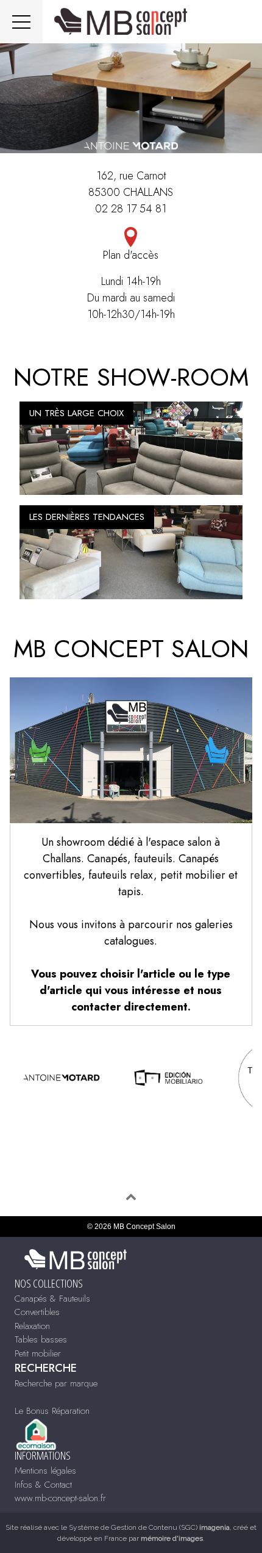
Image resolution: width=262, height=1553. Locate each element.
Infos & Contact (43, 1484)
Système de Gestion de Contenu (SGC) (149, 1527)
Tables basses (41, 1339)
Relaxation (32, 1326)
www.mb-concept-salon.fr (60, 1498)
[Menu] (21, 21)
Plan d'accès (130, 255)
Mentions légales (45, 1470)
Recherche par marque (56, 1383)
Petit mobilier (38, 1353)
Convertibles (37, 1312)
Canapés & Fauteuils (52, 1298)
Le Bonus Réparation (52, 1411)
